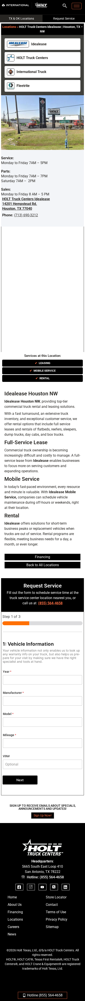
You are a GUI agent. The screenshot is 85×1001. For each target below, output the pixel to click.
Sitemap (52, 927)
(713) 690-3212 (26, 215)
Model (8, 714)
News (12, 934)
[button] (64, 4)
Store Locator (56, 897)
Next (20, 780)
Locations (9, 27)
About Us (15, 905)
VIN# (6, 756)
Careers (13, 927)
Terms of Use (56, 912)
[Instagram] (31, 887)
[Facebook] (19, 887)
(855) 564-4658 (50, 603)
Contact (52, 905)
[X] (54, 887)
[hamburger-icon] (77, 6)
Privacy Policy (56, 919)
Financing (15, 912)
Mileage (9, 735)
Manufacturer (13, 692)
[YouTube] (42, 887)
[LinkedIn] (66, 887)
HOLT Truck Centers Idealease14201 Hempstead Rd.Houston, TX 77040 (26, 204)
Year (7, 671)
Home (12, 897)
